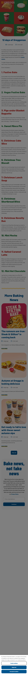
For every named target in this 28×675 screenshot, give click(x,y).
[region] (14, 665)
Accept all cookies (14, 671)
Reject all (14, 667)
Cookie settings (14, 663)
